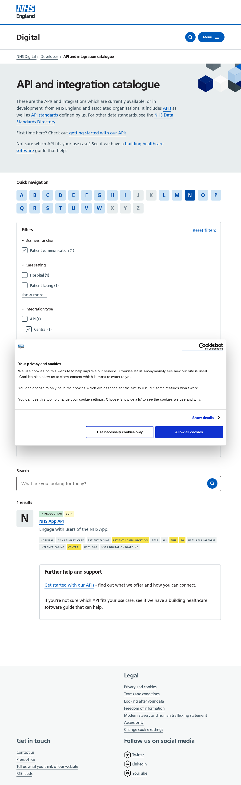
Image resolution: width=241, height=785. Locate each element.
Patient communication (130, 540)
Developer (49, 56)
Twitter (138, 755)
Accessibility (134, 722)
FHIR (174, 540)
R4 (182, 540)
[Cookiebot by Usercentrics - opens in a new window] (202, 346)
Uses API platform (201, 540)
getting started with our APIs (97, 133)
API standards (44, 115)
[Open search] (190, 37)
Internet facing (52, 547)
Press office (25, 759)
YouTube (139, 773)
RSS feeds (24, 773)
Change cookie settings (143, 730)
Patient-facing (98, 540)
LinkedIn (139, 764)
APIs (167, 108)
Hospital (47, 540)
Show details (203, 418)
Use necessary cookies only (120, 432)
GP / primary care (71, 540)
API (164, 540)
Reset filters (204, 230)
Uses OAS (90, 547)
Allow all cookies (189, 432)
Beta (69, 513)
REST (155, 540)
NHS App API (51, 521)
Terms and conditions (142, 694)
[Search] (212, 483)
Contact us (25, 752)
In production (51, 513)
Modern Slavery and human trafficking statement (165, 715)
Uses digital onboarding (119, 547)
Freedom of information (144, 708)
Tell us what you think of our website (47, 766)
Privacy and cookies (140, 686)
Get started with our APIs (69, 585)
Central (74, 547)
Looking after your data (144, 701)
